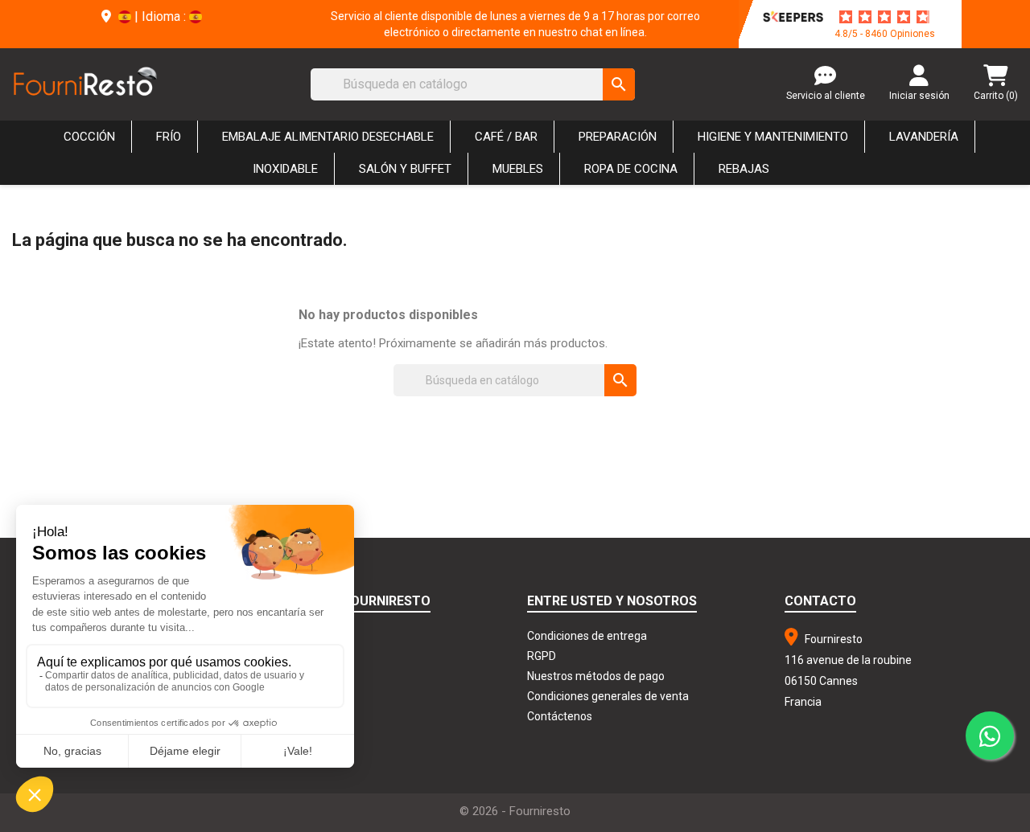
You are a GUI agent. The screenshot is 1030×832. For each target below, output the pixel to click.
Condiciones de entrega (587, 635)
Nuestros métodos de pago (596, 676)
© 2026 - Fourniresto (515, 811)
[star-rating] (884, 17)
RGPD (541, 656)
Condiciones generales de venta (608, 696)
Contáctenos (559, 716)
